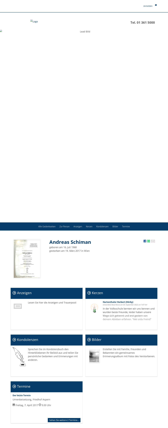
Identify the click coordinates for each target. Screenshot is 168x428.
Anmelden (148, 6)
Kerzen (89, 226)
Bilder (115, 226)
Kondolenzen (102, 226)
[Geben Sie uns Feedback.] (156, 6)
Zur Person (64, 226)
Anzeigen (78, 226)
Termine (126, 226)
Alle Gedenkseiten (47, 226)
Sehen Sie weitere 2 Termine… (64, 420)
